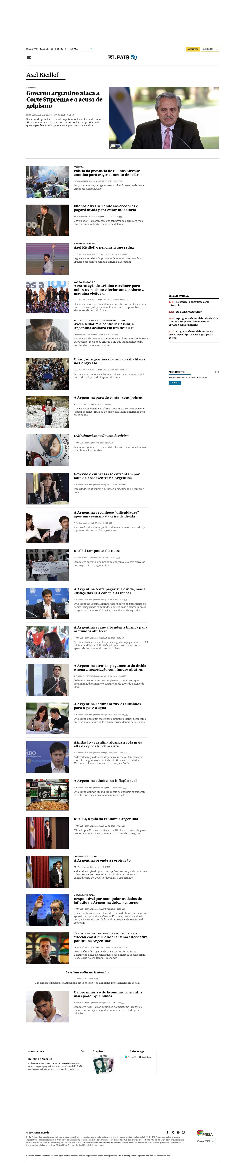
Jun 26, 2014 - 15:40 (116, 600)
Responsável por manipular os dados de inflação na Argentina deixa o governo (108, 901)
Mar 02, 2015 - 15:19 (102, 443)
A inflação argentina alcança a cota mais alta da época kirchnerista (108, 744)
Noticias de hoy (163, 1156)
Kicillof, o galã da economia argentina (106, 819)
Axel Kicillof (42, 75)
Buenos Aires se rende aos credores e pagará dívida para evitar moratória (106, 208)
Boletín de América (40, 1059)
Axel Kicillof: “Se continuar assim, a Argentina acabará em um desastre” (105, 326)
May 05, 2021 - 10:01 (64, 115)
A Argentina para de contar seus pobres (108, 398)
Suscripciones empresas (134, 1156)
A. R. (76, 404)
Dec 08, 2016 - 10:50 (118, 370)
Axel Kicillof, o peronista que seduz (104, 247)
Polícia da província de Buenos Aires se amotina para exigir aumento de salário (108, 173)
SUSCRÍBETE (193, 49)
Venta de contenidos (43, 1156)
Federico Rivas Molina (84, 254)
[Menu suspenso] (29, 57)
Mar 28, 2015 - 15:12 (101, 404)
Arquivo (98, 1051)
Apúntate (175, 383)
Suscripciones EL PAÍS (113, 1156)
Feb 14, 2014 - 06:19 (116, 788)
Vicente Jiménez (81, 558)
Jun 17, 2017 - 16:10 (109, 334)
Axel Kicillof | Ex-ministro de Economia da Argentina (99, 320)
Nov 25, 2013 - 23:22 (114, 909)
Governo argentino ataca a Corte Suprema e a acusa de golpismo (64, 99)
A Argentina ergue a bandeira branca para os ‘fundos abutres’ (110, 629)
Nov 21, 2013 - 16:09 (87, 978)
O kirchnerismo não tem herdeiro (101, 436)
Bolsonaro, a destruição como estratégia (189, 303)
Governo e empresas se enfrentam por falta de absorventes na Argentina (107, 476)
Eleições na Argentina (84, 244)
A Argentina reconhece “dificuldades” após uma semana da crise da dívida (106, 514)
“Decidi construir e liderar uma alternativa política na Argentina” (111, 939)
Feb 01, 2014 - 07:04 (114, 826)
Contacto (30, 1156)
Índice (153, 1156)
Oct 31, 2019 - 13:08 (118, 254)
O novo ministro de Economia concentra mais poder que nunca (108, 994)
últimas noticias (179, 296)
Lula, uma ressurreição (189, 311)
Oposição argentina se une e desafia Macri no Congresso (109, 361)
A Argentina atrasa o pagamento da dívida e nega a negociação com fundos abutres (110, 668)
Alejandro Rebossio (83, 485)
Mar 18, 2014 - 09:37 (116, 753)
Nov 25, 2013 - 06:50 (117, 947)
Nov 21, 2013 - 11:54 (114, 1003)
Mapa (100, 1156)
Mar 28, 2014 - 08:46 (117, 715)
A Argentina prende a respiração (102, 860)
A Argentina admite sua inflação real (105, 781)
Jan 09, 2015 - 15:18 (116, 485)
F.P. (75, 867)
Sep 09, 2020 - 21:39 (111, 181)
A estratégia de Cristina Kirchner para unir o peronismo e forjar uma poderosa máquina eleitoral (109, 289)
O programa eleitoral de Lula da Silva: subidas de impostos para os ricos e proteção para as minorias (193, 321)
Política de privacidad (87, 1156)
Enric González (33, 115)
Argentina (31, 88)
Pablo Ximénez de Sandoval (86, 947)
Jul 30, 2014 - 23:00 (109, 558)
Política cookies (71, 1156)
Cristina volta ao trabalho (87, 972)
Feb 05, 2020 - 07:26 (111, 217)
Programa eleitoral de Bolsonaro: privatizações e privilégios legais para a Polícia (191, 334)
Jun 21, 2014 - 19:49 (114, 638)
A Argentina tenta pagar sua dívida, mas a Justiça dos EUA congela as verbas (110, 591)
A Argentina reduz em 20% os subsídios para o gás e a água (107, 706)
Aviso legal (58, 1156)
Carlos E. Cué (80, 334)
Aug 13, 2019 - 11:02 (118, 300)
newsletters (176, 372)
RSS (147, 1156)
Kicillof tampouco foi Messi (97, 551)
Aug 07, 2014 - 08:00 (101, 523)
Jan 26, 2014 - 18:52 (100, 867)
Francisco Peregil (82, 443)
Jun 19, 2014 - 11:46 (116, 676)
